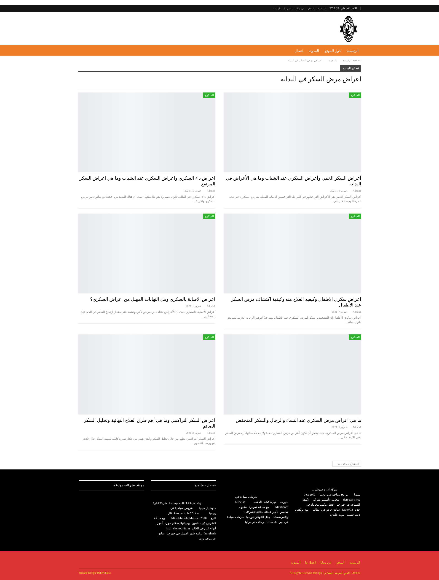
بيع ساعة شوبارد (259, 507)
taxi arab (271, 522)
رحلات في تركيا (254, 522)
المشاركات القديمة (348, 464)
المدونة (277, 8)
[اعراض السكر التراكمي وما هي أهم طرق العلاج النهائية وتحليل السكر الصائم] (146, 374)
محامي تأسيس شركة (326, 499)
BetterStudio (104, 573)
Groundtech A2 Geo (186, 513)
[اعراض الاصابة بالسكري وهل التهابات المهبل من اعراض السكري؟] (146, 253)
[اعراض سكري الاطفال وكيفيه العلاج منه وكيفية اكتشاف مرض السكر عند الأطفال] (292, 253)
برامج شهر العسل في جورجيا (184, 533)
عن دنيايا (300, 8)
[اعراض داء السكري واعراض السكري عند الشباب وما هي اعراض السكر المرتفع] (146, 132)
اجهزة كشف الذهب (266, 502)
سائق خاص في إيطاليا (326, 509)
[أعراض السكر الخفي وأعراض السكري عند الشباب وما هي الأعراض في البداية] (292, 132)
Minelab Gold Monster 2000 (189, 518)
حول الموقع (332, 51)
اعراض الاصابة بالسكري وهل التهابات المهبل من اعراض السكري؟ (152, 299)
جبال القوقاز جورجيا (258, 517)
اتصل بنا (288, 8)
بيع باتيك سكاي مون (177, 523)
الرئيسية (322, 8)
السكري (355, 95)
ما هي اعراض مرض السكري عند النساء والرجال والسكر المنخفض (298, 420)
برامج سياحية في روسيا (333, 494)
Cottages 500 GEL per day (185, 503)
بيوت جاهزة (337, 514)
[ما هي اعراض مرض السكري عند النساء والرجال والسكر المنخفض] (292, 374)
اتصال (299, 51)
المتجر (311, 8)
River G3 (347, 509)
